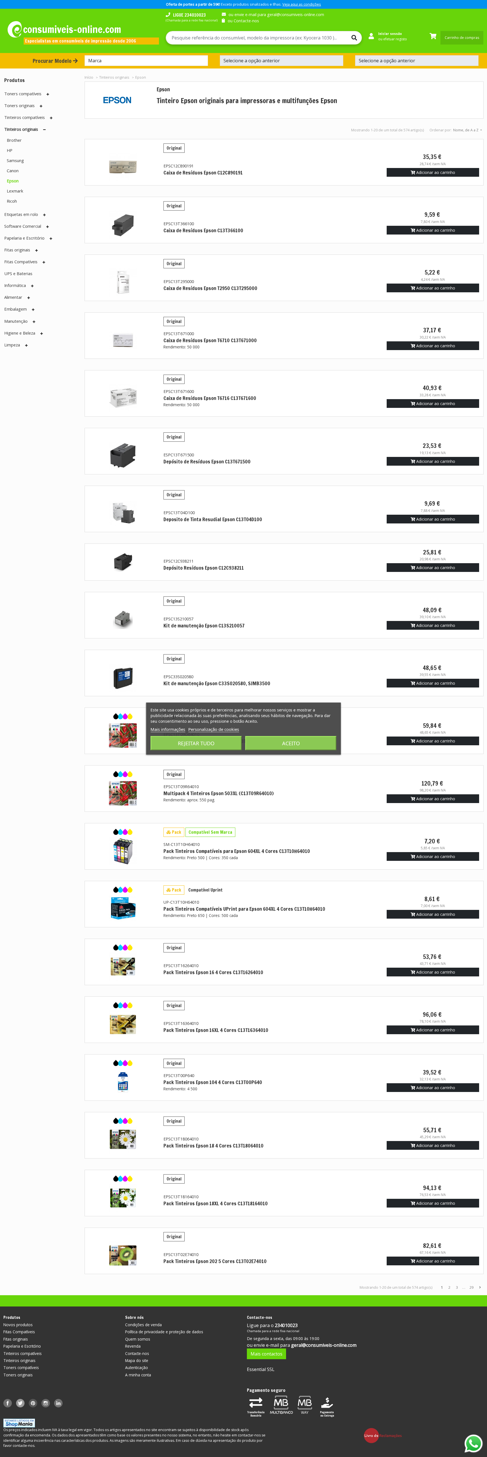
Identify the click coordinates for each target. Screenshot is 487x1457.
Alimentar (13, 297)
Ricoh (12, 201)
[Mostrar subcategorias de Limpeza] (26, 345)
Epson (13, 180)
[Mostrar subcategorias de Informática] (32, 285)
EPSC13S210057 (178, 619)
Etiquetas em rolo (21, 214)
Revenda (133, 1346)
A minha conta (138, 1375)
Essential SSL (261, 1369)
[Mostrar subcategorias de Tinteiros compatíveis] (51, 117)
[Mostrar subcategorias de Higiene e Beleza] (42, 333)
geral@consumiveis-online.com (324, 1345)
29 (471, 1287)
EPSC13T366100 (178, 223)
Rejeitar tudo (196, 743)
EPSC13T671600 (178, 391)
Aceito (291, 743)
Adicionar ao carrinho (435, 172)
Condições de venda (143, 1324)
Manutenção (16, 321)
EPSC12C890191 (178, 166)
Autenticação (136, 1367)
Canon (13, 170)
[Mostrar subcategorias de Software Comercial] (47, 226)
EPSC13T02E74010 (180, 1254)
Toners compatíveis (22, 93)
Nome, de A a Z (466, 129)
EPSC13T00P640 (178, 1075)
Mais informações (167, 729)
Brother (14, 140)
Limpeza (12, 345)
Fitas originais (17, 250)
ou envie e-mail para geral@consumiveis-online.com (276, 14)
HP (9, 150)
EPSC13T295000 (178, 281)
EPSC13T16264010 (180, 965)
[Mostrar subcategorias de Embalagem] (33, 309)
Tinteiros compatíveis (24, 117)
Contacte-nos (137, 1353)
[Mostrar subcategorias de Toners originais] (41, 106)
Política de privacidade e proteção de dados (164, 1331)
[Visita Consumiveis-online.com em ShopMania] (19, 1422)
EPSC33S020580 (178, 676)
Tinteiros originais (21, 129)
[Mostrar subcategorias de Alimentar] (29, 297)
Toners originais (19, 105)
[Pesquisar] (352, 38)
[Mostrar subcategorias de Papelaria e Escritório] (51, 238)
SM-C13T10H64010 (181, 844)
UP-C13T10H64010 (181, 902)
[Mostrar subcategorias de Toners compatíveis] (48, 94)
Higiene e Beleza (19, 333)
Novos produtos (18, 1324)
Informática (15, 285)
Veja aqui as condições (301, 4)
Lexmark (15, 191)
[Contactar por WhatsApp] (473, 1443)
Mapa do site (136, 1360)
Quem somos (137, 1339)
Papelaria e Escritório (24, 238)
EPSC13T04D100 (179, 512)
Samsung (15, 160)
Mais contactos (266, 1354)
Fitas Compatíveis (20, 261)
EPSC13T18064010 (180, 1139)
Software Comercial (22, 226)
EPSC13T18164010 (180, 1196)
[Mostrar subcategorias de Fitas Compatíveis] (44, 262)
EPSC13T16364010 (180, 1023)
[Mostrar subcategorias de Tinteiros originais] (44, 129)
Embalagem (15, 309)
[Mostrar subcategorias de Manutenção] (34, 321)
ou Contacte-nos (243, 20)
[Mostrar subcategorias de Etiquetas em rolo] (44, 214)
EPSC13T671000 (178, 333)
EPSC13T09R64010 (181, 786)
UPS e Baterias (18, 273)
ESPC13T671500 (178, 454)
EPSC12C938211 (178, 561)
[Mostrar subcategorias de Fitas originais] (36, 250)
